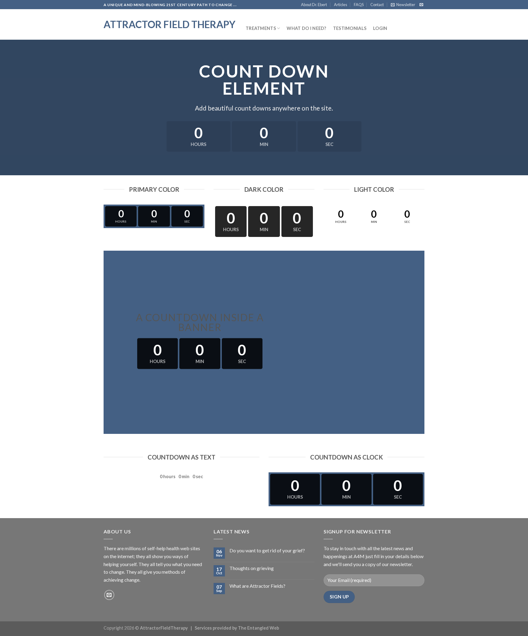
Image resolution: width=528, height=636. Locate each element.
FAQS (359, 4)
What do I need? (306, 28)
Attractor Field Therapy (169, 24)
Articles (340, 4)
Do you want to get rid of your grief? (267, 550)
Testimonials (349, 28)
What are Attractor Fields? (257, 586)
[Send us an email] (421, 5)
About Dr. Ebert (314, 4)
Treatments (261, 28)
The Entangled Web (258, 628)
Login (380, 28)
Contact (377, 4)
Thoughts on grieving (251, 568)
